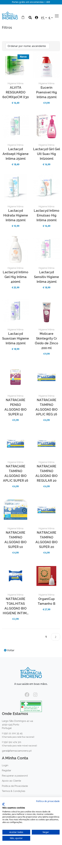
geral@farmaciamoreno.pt (16, 750)
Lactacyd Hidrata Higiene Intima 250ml (15, 215)
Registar (6, 770)
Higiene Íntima (15, 83)
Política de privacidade (48, 801)
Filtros (7, 28)
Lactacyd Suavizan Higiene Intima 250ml (15, 338)
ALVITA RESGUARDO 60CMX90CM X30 (15, 92)
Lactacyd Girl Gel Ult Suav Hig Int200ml (46, 153)
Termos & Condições (13, 791)
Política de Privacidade (15, 786)
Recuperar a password (15, 775)
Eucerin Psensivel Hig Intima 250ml (46, 92)
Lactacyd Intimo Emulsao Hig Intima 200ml (46, 215)
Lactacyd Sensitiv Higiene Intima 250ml (46, 277)
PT (43, 18)
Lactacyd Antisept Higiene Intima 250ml (16, 153)
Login (5, 765)
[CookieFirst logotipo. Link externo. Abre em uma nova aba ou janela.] (3, 804)
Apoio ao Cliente (11, 780)
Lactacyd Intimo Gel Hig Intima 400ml (15, 277)
